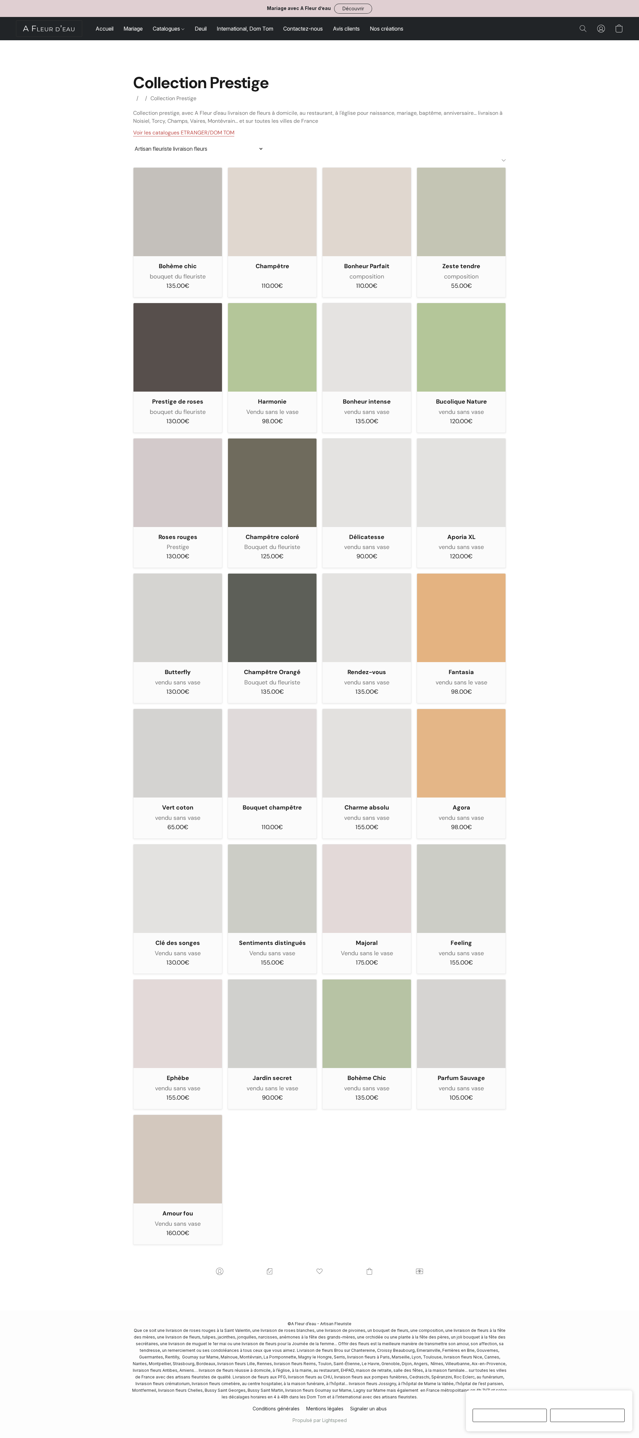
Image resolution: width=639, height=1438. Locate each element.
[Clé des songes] (177, 888)
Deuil (201, 28)
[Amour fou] (177, 1159)
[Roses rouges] (177, 483)
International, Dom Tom (245, 28)
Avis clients (346, 28)
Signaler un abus (368, 1408)
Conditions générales (276, 1408)
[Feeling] (461, 888)
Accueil (104, 28)
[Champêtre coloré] (272, 483)
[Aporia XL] (461, 483)
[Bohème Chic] (366, 1024)
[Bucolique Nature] (461, 347)
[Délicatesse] (366, 483)
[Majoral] (366, 888)
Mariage (133, 28)
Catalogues (167, 28)
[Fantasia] (461, 618)
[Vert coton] (177, 753)
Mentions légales (324, 1408)
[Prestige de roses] (177, 347)
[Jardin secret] (272, 1024)
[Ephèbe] (177, 1024)
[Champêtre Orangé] (272, 618)
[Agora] (461, 753)
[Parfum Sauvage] (461, 1024)
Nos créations (386, 28)
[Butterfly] (177, 618)
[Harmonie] (272, 347)
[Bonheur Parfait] (366, 212)
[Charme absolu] (366, 753)
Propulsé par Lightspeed (320, 1420)
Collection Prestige (173, 98)
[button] (353, 9)
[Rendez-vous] (366, 618)
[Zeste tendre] (461, 212)
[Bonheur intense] (366, 347)
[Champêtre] (272, 212)
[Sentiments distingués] (272, 888)
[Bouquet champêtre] (272, 753)
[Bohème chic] (177, 212)
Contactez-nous (303, 28)
